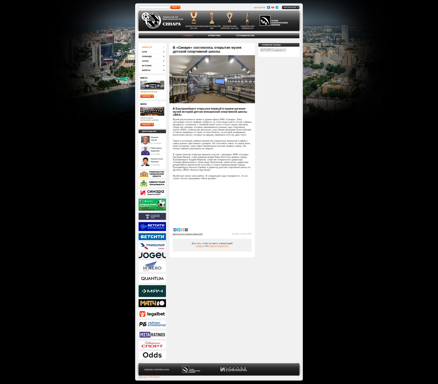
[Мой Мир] (186, 229)
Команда (147, 56)
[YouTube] (272, 7)
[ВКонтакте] (175, 229)
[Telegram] (276, 7)
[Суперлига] (152, 226)
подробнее (146, 96)
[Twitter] (178, 229)
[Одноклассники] (182, 229)
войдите (200, 246)
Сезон (145, 61)
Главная (188, 36)
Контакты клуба (290, 7)
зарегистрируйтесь (219, 246)
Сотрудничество (245, 36)
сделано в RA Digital (149, 377)
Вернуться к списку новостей (187, 234)
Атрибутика (214, 36)
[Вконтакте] (268, 7)
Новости (147, 47)
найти (174, 7)
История (146, 66)
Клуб (144, 52)
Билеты (146, 70)
